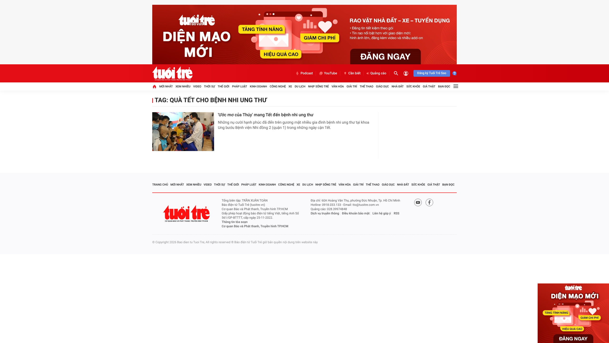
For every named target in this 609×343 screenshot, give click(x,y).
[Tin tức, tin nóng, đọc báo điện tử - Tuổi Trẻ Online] (172, 73)
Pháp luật (239, 86)
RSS (396, 213)
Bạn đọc (444, 86)
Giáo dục (382, 86)
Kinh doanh (258, 86)
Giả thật (429, 86)
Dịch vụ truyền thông (325, 213)
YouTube (330, 73)
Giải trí (352, 86)
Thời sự (209, 86)
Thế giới (223, 86)
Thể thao (366, 86)
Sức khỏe (413, 86)
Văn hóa (338, 86)
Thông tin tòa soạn (235, 222)
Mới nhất (166, 86)
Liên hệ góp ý (382, 213)
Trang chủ (160, 184)
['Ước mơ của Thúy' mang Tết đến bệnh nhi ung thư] (183, 131)
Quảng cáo (378, 73)
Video (197, 86)
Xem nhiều (183, 86)
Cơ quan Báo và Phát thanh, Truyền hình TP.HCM (255, 226)
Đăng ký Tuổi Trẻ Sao (431, 73)
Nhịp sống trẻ (318, 86)
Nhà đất (398, 86)
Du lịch (300, 86)
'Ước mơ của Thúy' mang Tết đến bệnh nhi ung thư (265, 114)
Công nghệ (278, 86)
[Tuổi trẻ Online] (187, 213)
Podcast (306, 73)
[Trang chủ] (154, 86)
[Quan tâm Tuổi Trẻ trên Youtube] (418, 202)
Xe (290, 86)
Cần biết (354, 73)
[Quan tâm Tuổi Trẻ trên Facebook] (429, 202)
